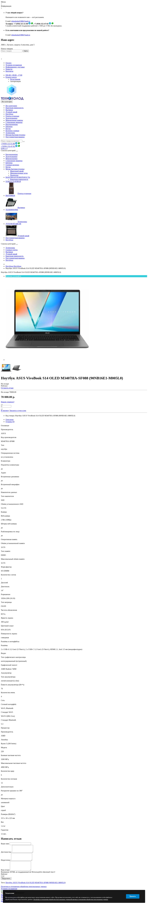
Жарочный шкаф (16, 171)
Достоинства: (6, 852)
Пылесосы (14, 175)
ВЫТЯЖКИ (10, 196)
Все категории (11, 106)
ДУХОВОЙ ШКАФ (13, 224)
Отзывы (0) (10, 422)
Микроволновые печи (19, 173)
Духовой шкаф (11, 112)
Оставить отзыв (7, 388)
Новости (9, 69)
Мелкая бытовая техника (15, 135)
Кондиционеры (12, 124)
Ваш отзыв (5, 870)
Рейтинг (4, 874)
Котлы (8, 129)
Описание (10, 420)
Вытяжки (9, 110)
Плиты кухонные (12, 116)
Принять (133, 896)
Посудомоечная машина (15, 137)
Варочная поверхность (14, 108)
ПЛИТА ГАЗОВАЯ (13, 181)
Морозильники (11, 159)
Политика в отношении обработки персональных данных (24, 886)
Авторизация (15, 81)
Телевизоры (10, 133)
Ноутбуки (9, 114)
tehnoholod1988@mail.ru (20, 21)
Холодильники (11, 118)
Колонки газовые (12, 131)
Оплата (8, 63)
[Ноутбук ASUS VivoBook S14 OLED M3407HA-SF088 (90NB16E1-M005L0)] (47, 360)
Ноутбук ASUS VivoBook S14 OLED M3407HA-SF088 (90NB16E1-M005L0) (36, 883)
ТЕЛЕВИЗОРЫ (12, 210)
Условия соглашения (14, 65)
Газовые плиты (12, 250)
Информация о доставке (15, 67)
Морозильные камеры (14, 120)
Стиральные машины (14, 122)
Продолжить (6, 878)
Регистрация (15, 79)
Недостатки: (6, 860)
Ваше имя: (5, 844)
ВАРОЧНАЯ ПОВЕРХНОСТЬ (18, 177)
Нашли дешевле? (7, 402)
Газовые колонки (12, 165)
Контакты (9, 71)
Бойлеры (9, 126)
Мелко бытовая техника (15, 169)
